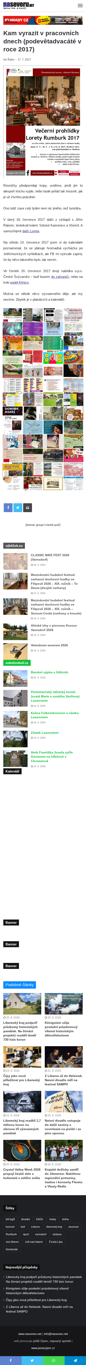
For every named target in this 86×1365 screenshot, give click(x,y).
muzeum (73, 1226)
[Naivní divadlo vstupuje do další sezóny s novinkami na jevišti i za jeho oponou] (64, 1101)
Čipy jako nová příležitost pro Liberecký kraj (21, 1080)
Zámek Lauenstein (45, 732)
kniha (65, 1219)
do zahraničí (60, 277)
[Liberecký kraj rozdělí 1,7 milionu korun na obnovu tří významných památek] (22, 1101)
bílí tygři (10, 1219)
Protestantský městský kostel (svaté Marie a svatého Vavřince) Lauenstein (55, 696)
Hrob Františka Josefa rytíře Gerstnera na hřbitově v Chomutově (52, 757)
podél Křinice (19, 282)
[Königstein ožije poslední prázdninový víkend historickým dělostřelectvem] (64, 1004)
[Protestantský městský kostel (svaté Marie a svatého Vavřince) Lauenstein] (15, 698)
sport (26, 1234)
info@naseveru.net (56, 1334)
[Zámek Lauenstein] (15, 739)
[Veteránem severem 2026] (15, 651)
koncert (10, 1226)
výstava (57, 1234)
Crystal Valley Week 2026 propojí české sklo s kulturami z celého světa (22, 1174)
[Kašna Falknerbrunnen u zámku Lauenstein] (15, 719)
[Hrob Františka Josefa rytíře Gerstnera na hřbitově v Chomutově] (15, 758)
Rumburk (11, 1234)
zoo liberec (12, 1241)
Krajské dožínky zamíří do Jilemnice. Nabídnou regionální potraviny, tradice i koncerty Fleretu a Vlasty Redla (63, 1178)
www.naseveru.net (29, 1334)
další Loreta (30, 231)
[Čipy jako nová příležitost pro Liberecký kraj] (22, 1057)
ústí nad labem (34, 1241)
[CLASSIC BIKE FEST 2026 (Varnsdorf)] (15, 561)
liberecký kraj (54, 1226)
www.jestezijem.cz (43, 1348)
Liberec (35, 1226)
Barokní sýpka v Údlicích (49, 672)
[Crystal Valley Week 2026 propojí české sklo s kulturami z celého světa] (22, 1150)
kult (23, 1226)
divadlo (25, 1219)
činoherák (12, 1249)
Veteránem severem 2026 (49, 645)
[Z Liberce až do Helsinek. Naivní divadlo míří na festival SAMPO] (64, 1057)
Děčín (39, 1219)
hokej (52, 1219)
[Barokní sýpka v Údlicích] (15, 678)
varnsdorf (40, 1234)
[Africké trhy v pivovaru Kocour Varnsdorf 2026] (15, 631)
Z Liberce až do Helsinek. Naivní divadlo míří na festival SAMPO (64, 1080)
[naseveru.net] (18, 5)
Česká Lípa (56, 1241)
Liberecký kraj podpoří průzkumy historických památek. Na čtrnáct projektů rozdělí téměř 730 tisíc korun (20, 1031)
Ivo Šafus (8, 59)
